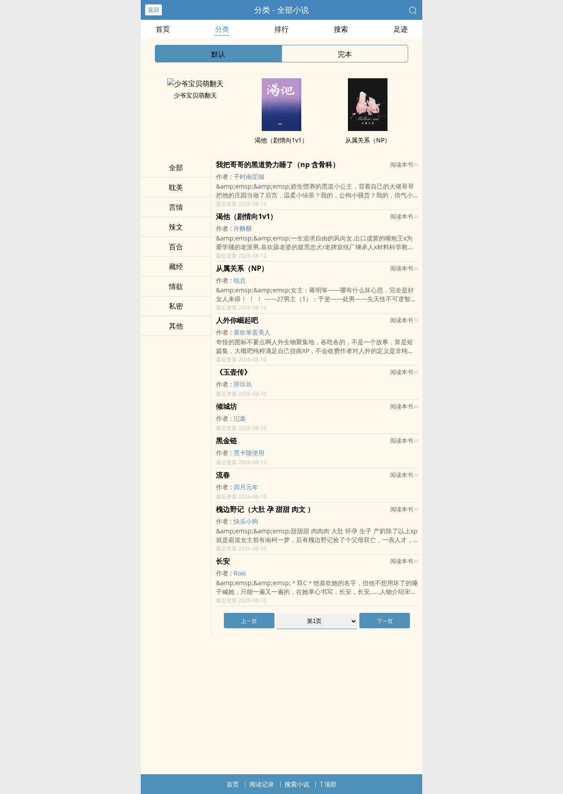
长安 (223, 561)
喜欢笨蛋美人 (252, 332)
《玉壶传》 (233, 372)
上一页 (249, 621)
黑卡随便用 (249, 452)
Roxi (240, 573)
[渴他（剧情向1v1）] (281, 128)
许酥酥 (243, 228)
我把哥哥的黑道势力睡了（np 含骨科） (278, 164)
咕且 (240, 280)
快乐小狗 (246, 521)
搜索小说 (297, 784)
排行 (281, 29)
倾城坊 (226, 406)
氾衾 (240, 418)
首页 (163, 29)
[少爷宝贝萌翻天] (195, 83)
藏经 (176, 266)
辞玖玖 (243, 384)
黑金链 (226, 440)
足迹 (401, 29)
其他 (176, 326)
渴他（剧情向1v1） (281, 140)
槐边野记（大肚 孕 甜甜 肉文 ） (265, 509)
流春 (223, 475)
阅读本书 (401, 164)
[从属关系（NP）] (368, 128)
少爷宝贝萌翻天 (195, 95)
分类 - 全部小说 (281, 9)
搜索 (341, 29)
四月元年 (246, 487)
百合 (176, 246)
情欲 (176, 286)
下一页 (385, 621)
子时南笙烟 (249, 176)
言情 (176, 207)
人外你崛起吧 (237, 320)
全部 (176, 167)
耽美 (176, 187)
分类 (222, 29)
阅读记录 (261, 784)
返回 (153, 10)
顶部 (330, 784)
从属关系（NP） (368, 140)
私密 (176, 306)
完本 (345, 54)
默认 (218, 54)
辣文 (176, 227)
